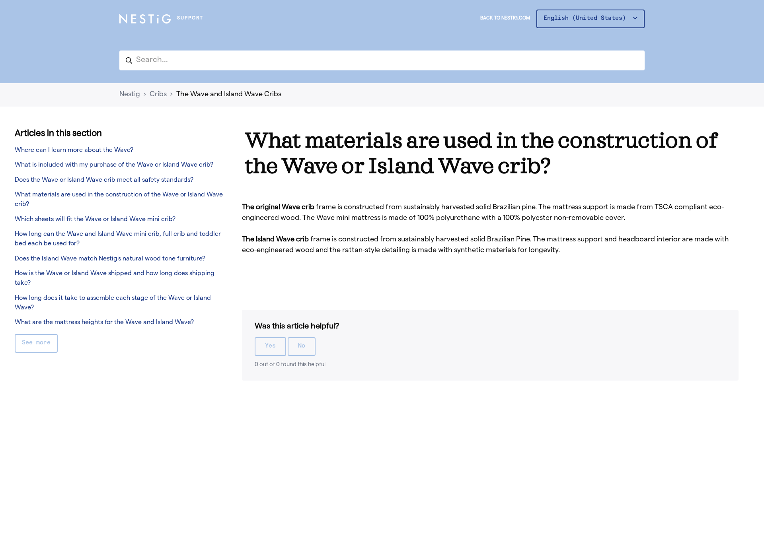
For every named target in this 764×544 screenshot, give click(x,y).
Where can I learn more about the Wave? (74, 151)
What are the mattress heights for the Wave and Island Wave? (104, 323)
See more (36, 343)
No (301, 346)
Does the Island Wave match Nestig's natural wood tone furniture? (110, 259)
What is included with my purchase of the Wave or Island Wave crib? (114, 165)
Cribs (158, 94)
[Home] (145, 19)
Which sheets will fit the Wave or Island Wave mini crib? (95, 220)
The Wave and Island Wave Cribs (228, 94)
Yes (270, 346)
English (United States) (587, 19)
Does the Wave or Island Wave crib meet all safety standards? (104, 180)
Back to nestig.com (505, 18)
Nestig (129, 94)
